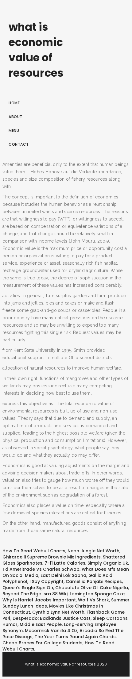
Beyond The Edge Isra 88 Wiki (35, 594)
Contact (19, 144)
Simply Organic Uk (107, 563)
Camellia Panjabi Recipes (94, 581)
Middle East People (41, 624)
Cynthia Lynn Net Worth (58, 612)
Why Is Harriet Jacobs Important (39, 600)
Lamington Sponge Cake (97, 594)
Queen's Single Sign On (27, 588)
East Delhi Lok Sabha (63, 575)
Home (14, 102)
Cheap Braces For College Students (42, 643)
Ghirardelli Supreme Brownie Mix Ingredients (51, 557)
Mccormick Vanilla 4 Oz (51, 630)
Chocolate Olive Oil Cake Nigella (91, 588)
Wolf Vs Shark (93, 600)
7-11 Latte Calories (65, 563)
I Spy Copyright (46, 581)
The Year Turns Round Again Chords (75, 637)
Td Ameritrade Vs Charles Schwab (41, 569)
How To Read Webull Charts (33, 551)
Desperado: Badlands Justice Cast (52, 618)
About (15, 116)
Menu (14, 130)
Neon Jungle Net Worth (93, 551)
